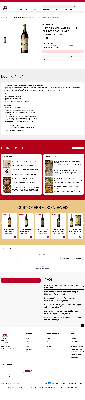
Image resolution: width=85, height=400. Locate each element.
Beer (27, 338)
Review (48, 344)
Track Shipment (75, 344)
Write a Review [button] (78, 258)
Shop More (29, 341)
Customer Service (76, 336)
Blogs (48, 341)
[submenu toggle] (22, 9)
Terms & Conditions (79, 383)
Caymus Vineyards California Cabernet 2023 (42, 230)
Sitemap (49, 346)
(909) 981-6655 (60, 387)
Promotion (29, 352)
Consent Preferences (76, 360)
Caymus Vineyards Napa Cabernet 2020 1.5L (75, 230)
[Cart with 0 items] (81, 6)
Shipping (73, 338)
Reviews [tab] (5, 260)
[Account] (78, 6)
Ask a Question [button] (66, 258)
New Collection (30, 349)
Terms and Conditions (77, 346)
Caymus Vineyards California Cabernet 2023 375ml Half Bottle (58, 230)
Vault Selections (30, 344)
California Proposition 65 (77, 352)
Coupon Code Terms (76, 349)
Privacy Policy (74, 341)
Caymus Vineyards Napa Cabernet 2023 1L (10, 230)
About (48, 336)
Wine (27, 346)
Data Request (74, 357)
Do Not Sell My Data (76, 354)
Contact (49, 338)
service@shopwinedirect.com (49, 387)
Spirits (27, 336)
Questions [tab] (13, 260)
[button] (2, 223)
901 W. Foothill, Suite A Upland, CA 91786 (6, 341)
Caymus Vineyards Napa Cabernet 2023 (26, 230)
